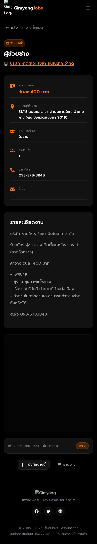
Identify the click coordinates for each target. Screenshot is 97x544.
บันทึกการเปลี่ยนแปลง (30, 534)
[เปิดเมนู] (88, 8)
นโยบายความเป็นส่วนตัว (70, 534)
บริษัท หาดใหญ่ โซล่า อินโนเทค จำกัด (42, 63)
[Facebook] (36, 511)
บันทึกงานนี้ (37, 464)
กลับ (14, 27)
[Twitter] (48, 511)
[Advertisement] (48, 383)
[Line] (60, 511)
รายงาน (69, 464)
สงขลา (82, 446)
